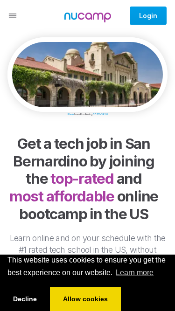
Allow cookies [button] (85, 299)
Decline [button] (25, 299)
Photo (71, 114)
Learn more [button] (135, 272)
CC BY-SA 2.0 (100, 114)
